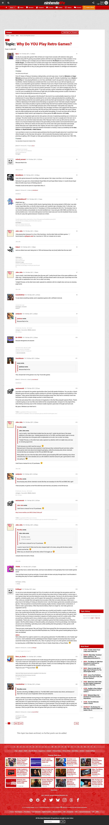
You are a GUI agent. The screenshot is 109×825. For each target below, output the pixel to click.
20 (76, 684)
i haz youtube (24, 330)
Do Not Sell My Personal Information (78, 807)
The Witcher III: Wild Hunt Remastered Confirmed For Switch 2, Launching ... (93, 663)
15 (76, 500)
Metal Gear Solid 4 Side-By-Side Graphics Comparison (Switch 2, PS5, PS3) (93, 683)
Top (16, 751)
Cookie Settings (90, 751)
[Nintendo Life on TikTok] (44, 800)
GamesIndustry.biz (84, 812)
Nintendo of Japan (20, 262)
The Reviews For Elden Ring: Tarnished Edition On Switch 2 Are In (93, 708)
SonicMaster (20, 358)
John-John (19, 231)
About (20, 751)
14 (76, 474)
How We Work (33, 751)
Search (75, 32)
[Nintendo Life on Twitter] (51, 800)
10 (76, 337)
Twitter (17, 412)
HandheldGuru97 (21, 199)
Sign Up (102, 3)
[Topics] (3, 3)
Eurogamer (70, 812)
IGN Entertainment (44, 807)
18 (76, 589)
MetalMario (19, 175)
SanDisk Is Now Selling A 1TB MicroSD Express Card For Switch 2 (93, 690)
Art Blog (23, 581)
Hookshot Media (30, 807)
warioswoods (20, 388)
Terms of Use (66, 751)
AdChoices (65, 807)
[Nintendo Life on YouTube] (38, 800)
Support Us (42, 751)
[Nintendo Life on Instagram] (65, 800)
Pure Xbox (27, 812)
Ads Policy (75, 751)
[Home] (6, 8)
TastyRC (18, 678)
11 (76, 358)
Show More (54, 790)
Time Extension (36, 812)
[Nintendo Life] (54, 3)
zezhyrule (19, 314)
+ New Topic (66, 32)
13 (76, 422)
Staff (25, 751)
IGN (64, 812)
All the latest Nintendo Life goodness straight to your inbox (54, 818)
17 (76, 566)
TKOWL (18, 566)
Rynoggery (18, 154)
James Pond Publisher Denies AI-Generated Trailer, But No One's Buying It (93, 676)
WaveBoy (19, 427)
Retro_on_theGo (21, 656)
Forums (9, 33)
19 (76, 656)
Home (7, 35)
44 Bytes (57, 807)
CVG (93, 812)
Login (98, 3)
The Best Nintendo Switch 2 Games (91, 702)
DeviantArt (24, 306)
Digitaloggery (18, 257)
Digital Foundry (46, 812)
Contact (49, 751)
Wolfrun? (18, 308)
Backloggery (18, 222)
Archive (82, 751)
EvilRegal (19, 589)
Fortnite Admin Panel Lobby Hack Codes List (92, 650)
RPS (97, 812)
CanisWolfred (20, 295)
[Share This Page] (93, 3)
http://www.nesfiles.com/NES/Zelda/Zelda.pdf (29, 512)
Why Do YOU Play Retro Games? (44, 44)
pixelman (19, 318)
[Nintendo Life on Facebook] (78, 800)
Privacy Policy (57, 751)
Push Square (18, 812)
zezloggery (18, 330)
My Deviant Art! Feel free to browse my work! (26, 675)
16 (76, 525)
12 (76, 388)
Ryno (17, 54)
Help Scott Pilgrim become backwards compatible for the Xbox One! (31, 673)
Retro (17, 35)
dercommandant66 (21, 353)
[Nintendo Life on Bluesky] (58, 800)
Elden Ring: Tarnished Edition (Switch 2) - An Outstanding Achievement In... (92, 656)
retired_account (21, 159)
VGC (76, 812)
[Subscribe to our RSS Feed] (31, 800)
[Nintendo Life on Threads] (71, 800)
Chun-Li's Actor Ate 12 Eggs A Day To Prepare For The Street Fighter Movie (92, 670)
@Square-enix (29, 236)
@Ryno (18, 635)
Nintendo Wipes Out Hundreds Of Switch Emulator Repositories (92, 696)
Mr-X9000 (19, 337)
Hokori (18, 247)
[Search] (8, 3)
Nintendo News (57, 812)
